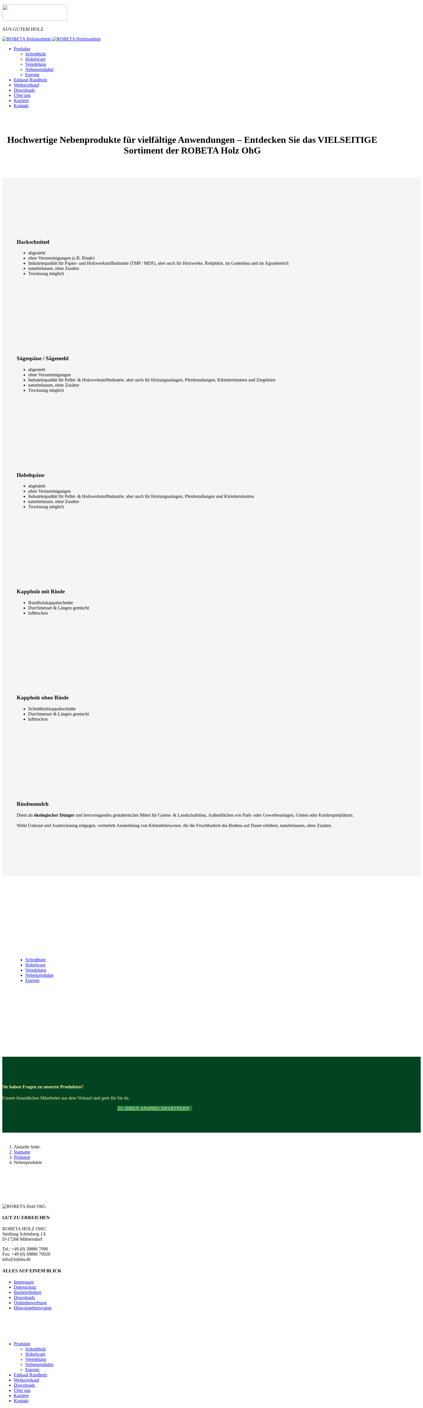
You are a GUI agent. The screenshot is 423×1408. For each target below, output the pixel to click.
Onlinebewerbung (30, 1302)
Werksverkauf (26, 85)
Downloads (24, 90)
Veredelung (35, 64)
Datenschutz (25, 1287)
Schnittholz (35, 53)
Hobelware (35, 59)
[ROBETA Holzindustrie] (34, 19)
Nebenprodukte (39, 69)
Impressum (24, 1282)
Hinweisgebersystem (33, 1307)
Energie (32, 74)
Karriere (21, 100)
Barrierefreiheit (27, 1292)
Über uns (22, 95)
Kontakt (21, 105)
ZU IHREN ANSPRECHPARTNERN (153, 1108)
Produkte (22, 48)
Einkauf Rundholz (30, 79)
